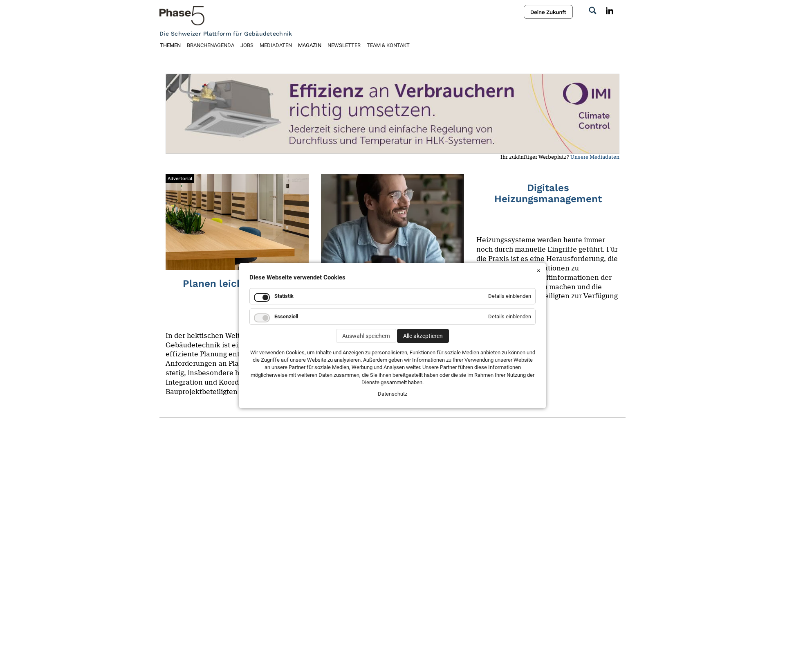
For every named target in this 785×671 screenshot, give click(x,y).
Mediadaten (276, 45)
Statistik (284, 296)
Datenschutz (392, 394)
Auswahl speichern (366, 336)
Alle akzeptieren (423, 336)
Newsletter (344, 45)
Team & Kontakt (388, 45)
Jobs (246, 45)
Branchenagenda (210, 45)
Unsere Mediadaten (594, 157)
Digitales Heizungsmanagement (548, 193)
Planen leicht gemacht (237, 283)
